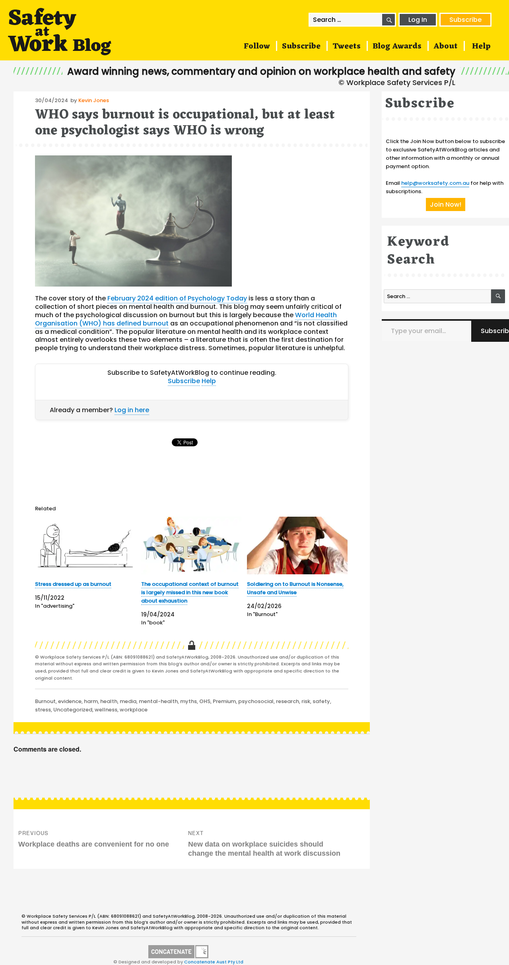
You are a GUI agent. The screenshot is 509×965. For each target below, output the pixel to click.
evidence (70, 701)
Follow (257, 46)
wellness (106, 709)
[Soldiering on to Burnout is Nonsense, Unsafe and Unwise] (297, 545)
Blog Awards (397, 46)
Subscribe (465, 19)
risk (305, 701)
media (128, 701)
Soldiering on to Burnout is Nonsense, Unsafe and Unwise (295, 588)
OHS (204, 701)
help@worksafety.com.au (435, 183)
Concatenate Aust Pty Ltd (213, 962)
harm (91, 701)
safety (321, 701)
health (108, 701)
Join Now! (445, 204)
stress (43, 709)
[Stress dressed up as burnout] (85, 545)
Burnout (45, 701)
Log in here (132, 410)
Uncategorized (72, 709)
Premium (224, 701)
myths (188, 701)
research (287, 701)
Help (481, 46)
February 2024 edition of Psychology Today (177, 298)
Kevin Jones (93, 100)
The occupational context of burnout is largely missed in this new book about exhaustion (190, 592)
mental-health (158, 701)
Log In (417, 19)
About (445, 46)
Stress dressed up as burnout (73, 584)
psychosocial (256, 701)
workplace (134, 709)
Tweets (346, 46)
